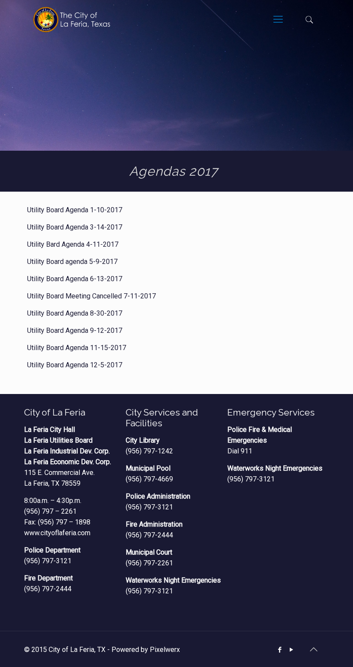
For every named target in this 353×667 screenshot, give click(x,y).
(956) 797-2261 (149, 563)
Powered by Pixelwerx (145, 649)
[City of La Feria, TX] (71, 19)
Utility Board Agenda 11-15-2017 (76, 348)
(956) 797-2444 (47, 589)
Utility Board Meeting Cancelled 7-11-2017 (91, 296)
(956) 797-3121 (47, 561)
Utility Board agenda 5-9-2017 (72, 261)
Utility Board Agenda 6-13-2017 (74, 279)
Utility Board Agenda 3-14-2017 (74, 227)
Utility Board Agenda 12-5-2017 (74, 365)
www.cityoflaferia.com (57, 533)
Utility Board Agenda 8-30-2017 (74, 313)
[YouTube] (291, 650)
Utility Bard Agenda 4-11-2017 (72, 244)
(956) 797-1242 (149, 451)
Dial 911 (239, 451)
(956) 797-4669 (149, 479)
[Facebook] (280, 650)
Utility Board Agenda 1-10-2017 (74, 210)
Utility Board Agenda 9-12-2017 (74, 330)
